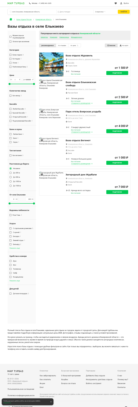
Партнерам (90, 371)
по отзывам (62, 45)
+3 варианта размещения (80, 103)
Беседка (17, 236)
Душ (14, 261)
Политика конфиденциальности (21, 395)
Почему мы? (123, 380)
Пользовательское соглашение (21, 389)
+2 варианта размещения (80, 163)
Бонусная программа (70, 371)
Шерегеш (44, 37)
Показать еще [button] (14, 248)
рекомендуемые (47, 45)
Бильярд (17, 244)
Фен (14, 265)
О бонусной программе (71, 376)
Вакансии (121, 383)
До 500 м (16, 177)
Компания (122, 371)
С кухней (17, 232)
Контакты (122, 387)
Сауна (16, 142)
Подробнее (117, 73)
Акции (42, 383)
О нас (120, 376)
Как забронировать (48, 376)
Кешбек (64, 380)
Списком (112, 45)
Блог (42, 387)
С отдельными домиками (23, 228)
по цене (73, 45)
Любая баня (18, 134)
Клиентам (44, 371)
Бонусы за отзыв (68, 383)
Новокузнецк (64, 37)
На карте (125, 45)
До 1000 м (17, 181)
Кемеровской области (90, 33)
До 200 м (16, 173)
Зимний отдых (19, 240)
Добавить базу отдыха (95, 376)
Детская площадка (21, 293)
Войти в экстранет (93, 383)
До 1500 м (17, 186)
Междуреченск (76, 37)
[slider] (9, 84)
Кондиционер (18, 277)
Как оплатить (45, 380)
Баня (15, 138)
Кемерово (53, 37)
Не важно (16, 168)
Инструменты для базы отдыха (99, 380)
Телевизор (17, 269)
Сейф (15, 273)
